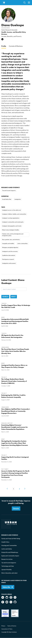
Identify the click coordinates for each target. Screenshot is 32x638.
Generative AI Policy (6, 629)
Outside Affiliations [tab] (16, 46)
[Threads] (11, 598)
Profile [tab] (3, 46)
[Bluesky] (6, 598)
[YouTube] (6, 603)
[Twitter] (11, 603)
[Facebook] (2, 603)
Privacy (3, 626)
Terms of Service (11, 626)
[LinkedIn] (2, 598)
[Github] (15, 603)
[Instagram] (15, 598)
